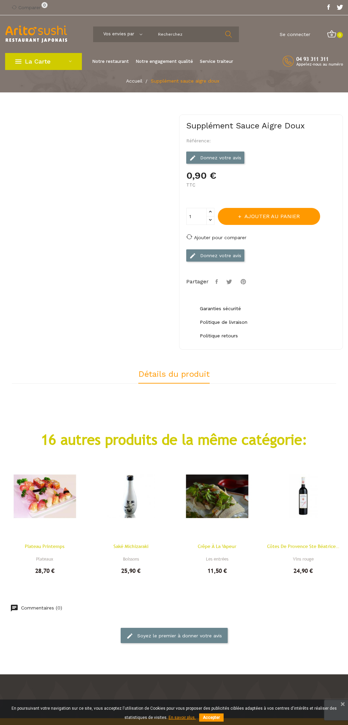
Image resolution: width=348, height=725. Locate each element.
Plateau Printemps (45, 546)
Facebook (328, 7)
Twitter (340, 7)
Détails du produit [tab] (174, 374)
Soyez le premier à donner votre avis (179, 635)
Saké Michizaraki (131, 546)
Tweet (230, 282)
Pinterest (244, 282)
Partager (217, 282)
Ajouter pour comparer (220, 237)
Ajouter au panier (272, 216)
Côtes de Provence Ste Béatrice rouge (303, 546)
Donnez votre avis (219, 157)
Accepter (211, 717)
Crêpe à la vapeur (217, 546)
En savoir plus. (182, 717)
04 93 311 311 (312, 59)
